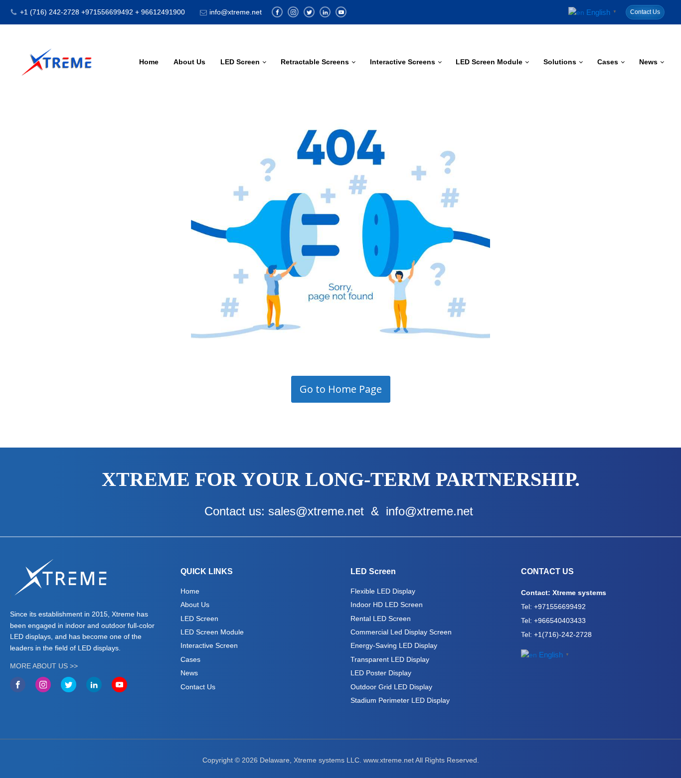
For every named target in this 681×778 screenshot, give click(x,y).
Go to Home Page (341, 389)
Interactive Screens (402, 62)
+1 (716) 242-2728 (49, 12)
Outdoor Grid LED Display (391, 687)
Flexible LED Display (382, 591)
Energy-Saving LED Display (393, 645)
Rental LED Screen (380, 618)
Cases (607, 62)
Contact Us (645, 11)
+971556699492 (107, 12)
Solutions (559, 62)
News (648, 62)
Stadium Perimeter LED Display (400, 700)
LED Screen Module (489, 62)
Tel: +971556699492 (553, 607)
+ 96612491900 (160, 12)
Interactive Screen (209, 645)
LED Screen (240, 62)
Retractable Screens (315, 62)
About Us (189, 62)
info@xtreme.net (235, 12)
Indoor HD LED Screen (386, 605)
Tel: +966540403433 (553, 620)
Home (149, 62)
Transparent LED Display (389, 659)
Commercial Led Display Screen (401, 632)
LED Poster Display (380, 673)
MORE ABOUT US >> (44, 666)
